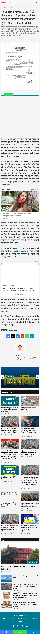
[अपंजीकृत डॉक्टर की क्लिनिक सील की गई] (30, 401)
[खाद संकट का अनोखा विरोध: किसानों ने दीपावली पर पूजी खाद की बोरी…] (10, 496)
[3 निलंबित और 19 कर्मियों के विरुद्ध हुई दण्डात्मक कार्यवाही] (10, 470)
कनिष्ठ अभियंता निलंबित (14, 382)
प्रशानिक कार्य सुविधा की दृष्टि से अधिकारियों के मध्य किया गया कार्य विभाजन (9, 409)
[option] (20, 377)
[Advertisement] (20, 116)
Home (5, 7)
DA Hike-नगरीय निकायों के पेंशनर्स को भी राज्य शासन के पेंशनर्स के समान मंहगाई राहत (9, 430)
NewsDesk (7, 39)
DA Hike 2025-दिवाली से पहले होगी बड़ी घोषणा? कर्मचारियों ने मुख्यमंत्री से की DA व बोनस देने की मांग (9, 528)
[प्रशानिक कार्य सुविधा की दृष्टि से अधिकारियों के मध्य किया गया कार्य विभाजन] (10, 401)
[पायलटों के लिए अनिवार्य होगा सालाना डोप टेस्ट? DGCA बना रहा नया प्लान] (6, 578)
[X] (13, 336)
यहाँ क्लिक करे (8, 94)
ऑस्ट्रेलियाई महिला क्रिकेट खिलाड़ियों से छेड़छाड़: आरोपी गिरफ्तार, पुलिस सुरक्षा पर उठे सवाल (28, 431)
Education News (12, 330)
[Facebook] (8, 336)
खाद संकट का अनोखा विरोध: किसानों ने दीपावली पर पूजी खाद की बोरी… (9, 505)
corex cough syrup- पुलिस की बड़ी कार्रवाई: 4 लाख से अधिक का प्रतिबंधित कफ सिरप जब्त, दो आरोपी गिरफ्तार (30, 505)
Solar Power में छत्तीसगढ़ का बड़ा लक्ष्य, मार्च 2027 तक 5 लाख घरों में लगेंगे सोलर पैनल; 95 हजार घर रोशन (25, 586)
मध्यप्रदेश (10, 7)
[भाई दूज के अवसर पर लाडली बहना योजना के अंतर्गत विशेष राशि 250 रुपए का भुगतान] (30, 444)
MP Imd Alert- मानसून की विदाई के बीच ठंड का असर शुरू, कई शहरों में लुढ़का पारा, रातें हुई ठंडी (29, 528)
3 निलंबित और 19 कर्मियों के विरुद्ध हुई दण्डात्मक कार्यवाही (8, 478)
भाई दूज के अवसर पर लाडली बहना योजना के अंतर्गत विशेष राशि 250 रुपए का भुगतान (28, 452)
